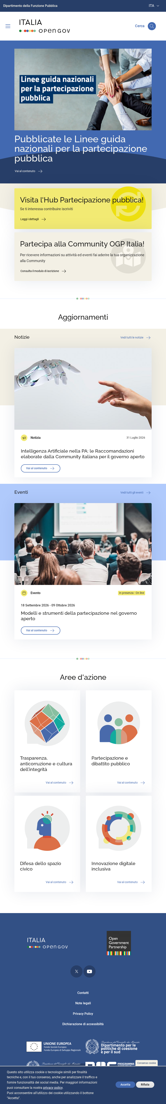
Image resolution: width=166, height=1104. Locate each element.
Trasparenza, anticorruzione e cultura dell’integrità (46, 763)
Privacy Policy (83, 1014)
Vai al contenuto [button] (25, 171)
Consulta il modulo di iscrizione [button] (40, 271)
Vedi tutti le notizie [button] (132, 337)
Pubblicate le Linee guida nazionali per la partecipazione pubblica (80, 148)
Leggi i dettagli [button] (29, 219)
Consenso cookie (146, 1062)
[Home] (44, 26)
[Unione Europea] (53, 1047)
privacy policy (53, 1088)
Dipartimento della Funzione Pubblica (30, 6)
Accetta (125, 1084)
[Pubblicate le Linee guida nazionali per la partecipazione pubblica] (83, 90)
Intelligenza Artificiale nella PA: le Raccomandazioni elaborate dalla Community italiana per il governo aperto (83, 453)
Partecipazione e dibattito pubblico (111, 760)
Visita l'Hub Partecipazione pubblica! (82, 200)
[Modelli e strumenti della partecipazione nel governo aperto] (83, 544)
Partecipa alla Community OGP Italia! (82, 244)
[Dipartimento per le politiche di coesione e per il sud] (112, 1047)
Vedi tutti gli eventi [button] (132, 492)
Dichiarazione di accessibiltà (83, 1024)
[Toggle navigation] (8, 26)
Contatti (83, 993)
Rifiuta (145, 1084)
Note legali (83, 1003)
